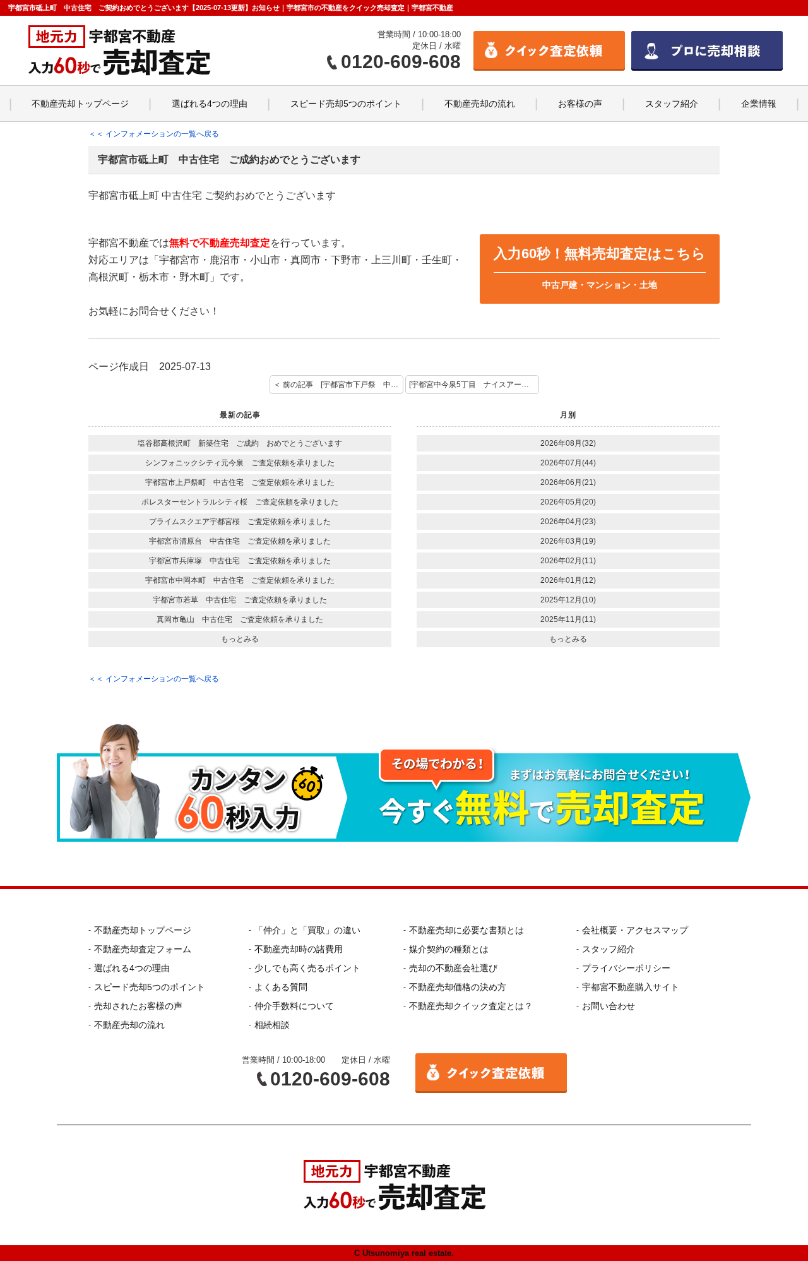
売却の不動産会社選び (453, 968)
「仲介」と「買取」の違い (307, 930)
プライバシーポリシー (626, 968)
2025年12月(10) (568, 599)
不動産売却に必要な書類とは (466, 930)
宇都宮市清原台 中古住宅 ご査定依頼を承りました (240, 541)
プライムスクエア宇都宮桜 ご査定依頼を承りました (240, 521)
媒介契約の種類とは (449, 949)
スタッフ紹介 (671, 104)
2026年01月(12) (568, 580)
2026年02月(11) (568, 560)
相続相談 (272, 1025)
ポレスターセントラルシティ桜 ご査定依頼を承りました (239, 502)
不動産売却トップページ (80, 104)
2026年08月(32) (568, 443)
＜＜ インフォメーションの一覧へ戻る (153, 133)
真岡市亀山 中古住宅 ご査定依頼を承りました (240, 619)
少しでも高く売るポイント (307, 968)
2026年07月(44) (568, 462)
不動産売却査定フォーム (142, 949)
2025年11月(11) (568, 619)
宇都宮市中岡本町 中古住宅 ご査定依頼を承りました (240, 580)
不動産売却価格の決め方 (457, 987)
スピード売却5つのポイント (345, 104)
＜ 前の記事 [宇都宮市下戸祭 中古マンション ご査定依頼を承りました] (338, 384)
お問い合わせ (608, 1006)
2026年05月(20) (568, 502)
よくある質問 (280, 987)
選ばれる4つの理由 (209, 104)
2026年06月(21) (568, 482)
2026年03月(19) (568, 541)
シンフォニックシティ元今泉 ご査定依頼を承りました (240, 462)
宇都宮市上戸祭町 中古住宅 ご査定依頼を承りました (240, 482)
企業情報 (758, 104)
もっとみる (240, 639)
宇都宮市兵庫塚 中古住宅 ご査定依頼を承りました (240, 560)
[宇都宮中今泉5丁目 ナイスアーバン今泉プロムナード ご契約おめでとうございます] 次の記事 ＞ (474, 384)
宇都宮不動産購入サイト (630, 987)
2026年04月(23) (568, 521)
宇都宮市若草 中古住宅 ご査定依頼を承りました (240, 599)
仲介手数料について (294, 1006)
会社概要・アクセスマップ (635, 930)
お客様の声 (580, 104)
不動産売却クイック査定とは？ (471, 1006)
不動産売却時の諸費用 (298, 949)
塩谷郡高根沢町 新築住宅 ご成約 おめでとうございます (240, 443)
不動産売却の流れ (479, 104)
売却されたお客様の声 (138, 1006)
